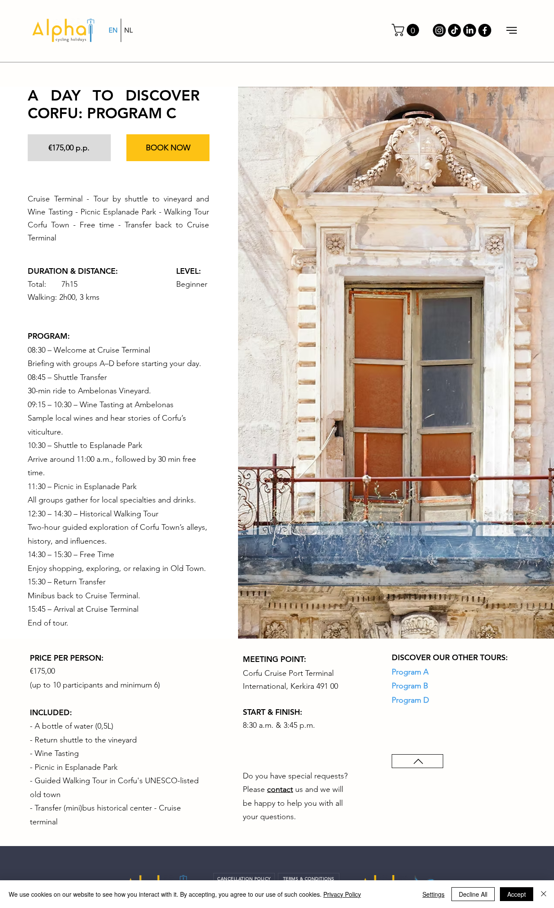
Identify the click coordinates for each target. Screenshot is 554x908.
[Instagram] (439, 30)
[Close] (543, 894)
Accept (516, 894)
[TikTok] (454, 30)
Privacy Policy (342, 894)
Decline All (473, 894)
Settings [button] (433, 894)
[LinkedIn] (469, 30)
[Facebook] (484, 30)
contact (280, 789)
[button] (407, 30)
